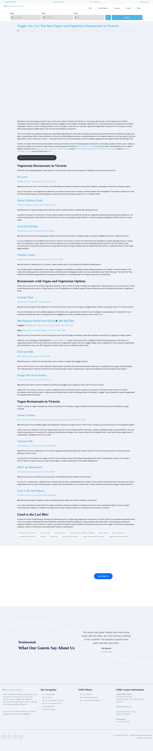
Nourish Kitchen (27, 226)
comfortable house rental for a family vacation (95, 149)
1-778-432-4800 (56, 259)
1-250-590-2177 (45, 380)
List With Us (95, 2)
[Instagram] (20, 736)
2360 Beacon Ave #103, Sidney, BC (36, 330)
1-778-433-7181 (48, 181)
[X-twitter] (15, 736)
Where (12, 13)
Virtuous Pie (25, 441)
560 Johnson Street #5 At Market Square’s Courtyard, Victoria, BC (44, 420)
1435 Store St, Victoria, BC (27, 380)
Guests (76, 13)
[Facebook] (3, 736)
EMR (49, 151)
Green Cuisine (26, 415)
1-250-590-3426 (47, 231)
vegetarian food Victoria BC (119, 537)
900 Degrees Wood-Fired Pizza (36, 320)
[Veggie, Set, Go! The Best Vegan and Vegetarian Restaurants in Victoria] (76, 74)
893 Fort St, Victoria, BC (26, 302)
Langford (55, 340)
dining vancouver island (27, 533)
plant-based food (118, 533)
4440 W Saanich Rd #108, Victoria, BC (32, 259)
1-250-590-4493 (66, 325)
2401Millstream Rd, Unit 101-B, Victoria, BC (41, 325)
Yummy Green (26, 254)
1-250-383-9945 (44, 302)
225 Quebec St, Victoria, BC (28, 231)
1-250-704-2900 (48, 472)
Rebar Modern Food (30, 200)
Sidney (64, 340)
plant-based (103, 533)
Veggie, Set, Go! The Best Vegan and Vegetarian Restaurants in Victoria (68, 26)
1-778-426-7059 (58, 330)
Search (127, 17)
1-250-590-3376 (49, 495)
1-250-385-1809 (79, 420)
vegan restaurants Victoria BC (94, 537)
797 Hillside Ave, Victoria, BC (28, 472)
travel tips (54, 537)
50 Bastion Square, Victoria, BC (29, 205)
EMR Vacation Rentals (86, 146)
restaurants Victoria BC (27, 537)
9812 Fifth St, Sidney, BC (26, 356)
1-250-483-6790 (58, 2)
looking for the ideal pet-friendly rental (53, 149)
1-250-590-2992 (49, 446)
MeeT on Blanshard (29, 467)
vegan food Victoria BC (70, 537)
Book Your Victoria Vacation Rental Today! (37, 157)
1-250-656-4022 (44, 356)
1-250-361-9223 (49, 205)
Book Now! (144, 2)
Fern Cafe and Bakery (31, 490)
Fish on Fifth (25, 351)
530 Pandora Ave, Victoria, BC (29, 446)
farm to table (45, 533)
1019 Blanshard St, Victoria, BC (29, 181)
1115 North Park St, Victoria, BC (29, 495)
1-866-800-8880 (10, 2)
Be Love (22, 176)
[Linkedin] (9, 736)
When (43, 13)
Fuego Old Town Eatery (32, 375)
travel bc (43, 537)
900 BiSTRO (66, 320)
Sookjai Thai (25, 297)
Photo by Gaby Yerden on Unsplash (82, 533)
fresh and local (59, 533)
